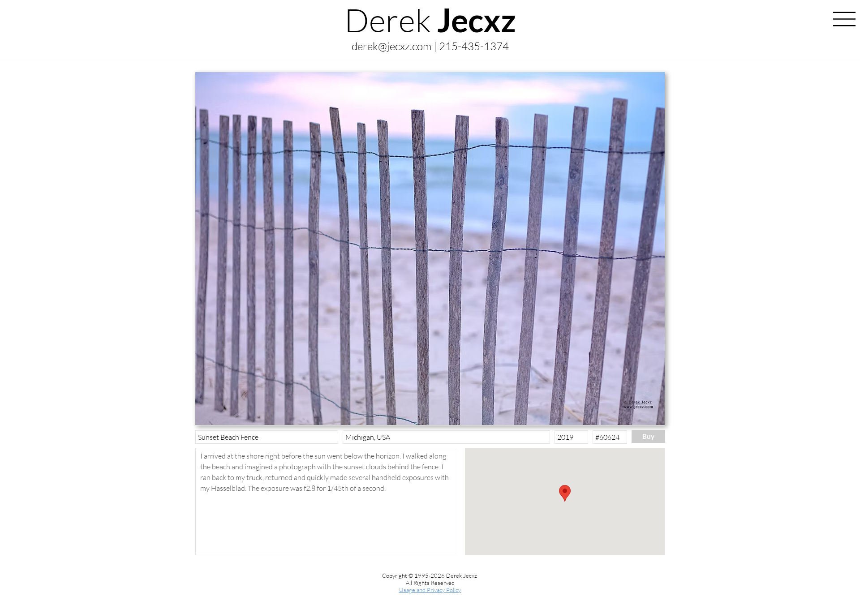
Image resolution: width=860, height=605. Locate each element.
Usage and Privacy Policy (430, 589)
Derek (430, 19)
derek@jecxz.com (391, 46)
